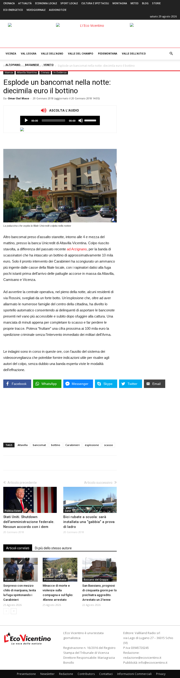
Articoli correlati (17, 548)
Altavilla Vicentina (27, 72)
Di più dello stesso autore (53, 548)
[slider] (91, 120)
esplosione (92, 445)
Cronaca (9, 3)
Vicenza (11, 53)
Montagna (119, 3)
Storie (156, 3)
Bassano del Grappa (96, 579)
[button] (171, 53)
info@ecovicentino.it (153, 662)
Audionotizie (57, 10)
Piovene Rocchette (55, 579)
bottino (55, 445)
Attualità (25, 3)
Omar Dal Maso (18, 98)
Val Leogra (28, 53)
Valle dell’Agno (52, 53)
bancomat (39, 445)
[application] (60, 120)
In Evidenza (60, 72)
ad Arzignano (77, 249)
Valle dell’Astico (134, 53)
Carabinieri (72, 445)
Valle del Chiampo (80, 53)
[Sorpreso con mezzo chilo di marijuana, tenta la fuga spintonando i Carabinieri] (20, 569)
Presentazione (26, 674)
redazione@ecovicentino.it (142, 657)
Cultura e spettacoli (95, 3)
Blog (145, 3)
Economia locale (46, 3)
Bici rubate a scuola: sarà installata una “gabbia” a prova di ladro (89, 522)
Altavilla (23, 445)
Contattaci (106, 674)
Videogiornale (35, 10)
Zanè (68, 510)
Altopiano (13, 64)
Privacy (160, 674)
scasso (108, 445)
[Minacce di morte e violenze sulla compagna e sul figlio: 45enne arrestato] (60, 569)
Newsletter (47, 674)
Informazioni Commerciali (134, 674)
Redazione (66, 674)
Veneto (49, 64)
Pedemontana (107, 53)
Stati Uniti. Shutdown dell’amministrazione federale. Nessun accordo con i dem (28, 522)
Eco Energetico (13, 10)
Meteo (135, 3)
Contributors (86, 674)
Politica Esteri (13, 510)
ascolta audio (26, 120)
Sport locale (69, 3)
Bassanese (32, 64)
